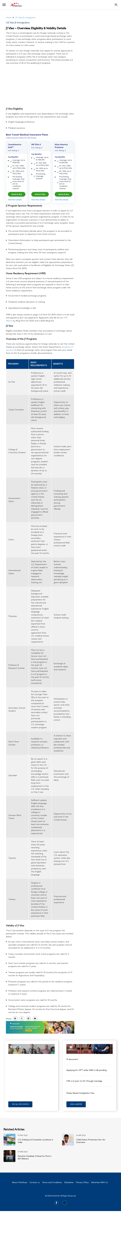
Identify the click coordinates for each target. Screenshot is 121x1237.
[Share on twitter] (21, 1018)
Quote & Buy (16, 194)
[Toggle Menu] (4, 5)
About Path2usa (19, 1182)
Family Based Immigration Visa (80, 1093)
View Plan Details (15, 200)
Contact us (34, 1182)
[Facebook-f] (56, 1202)
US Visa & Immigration (18, 22)
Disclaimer (69, 1182)
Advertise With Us (99, 1182)
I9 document (72, 1059)
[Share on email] (35, 1018)
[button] (20, 1104)
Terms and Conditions (52, 1182)
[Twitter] (64, 1202)
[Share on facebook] (15, 1018)
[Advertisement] (98, 47)
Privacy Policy (82, 1182)
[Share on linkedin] (28, 1018)
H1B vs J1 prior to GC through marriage (84, 1081)
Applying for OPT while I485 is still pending (86, 1070)
